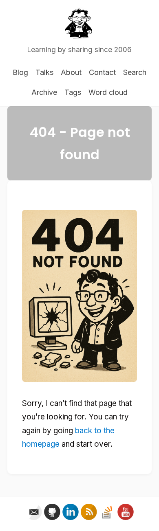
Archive (44, 92)
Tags (72, 92)
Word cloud (108, 92)
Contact (102, 72)
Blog (20, 72)
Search (134, 72)
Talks (44, 72)
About (71, 72)
